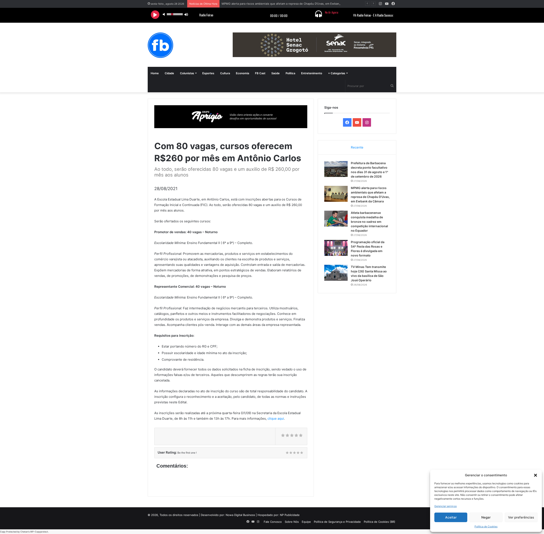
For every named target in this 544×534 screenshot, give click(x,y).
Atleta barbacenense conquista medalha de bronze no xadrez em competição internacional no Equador (369, 221)
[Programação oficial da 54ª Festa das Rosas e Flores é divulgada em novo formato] (336, 248)
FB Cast (260, 73)
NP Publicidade (290, 515)
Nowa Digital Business (240, 515)
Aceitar (451, 517)
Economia (242, 73)
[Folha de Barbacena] (160, 45)
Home (155, 73)
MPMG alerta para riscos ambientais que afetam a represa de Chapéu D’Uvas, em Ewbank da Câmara (288, 3)
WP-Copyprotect (39, 531)
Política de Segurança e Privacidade (337, 521)
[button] (535, 475)
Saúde (275, 73)
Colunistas (187, 73)
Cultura (225, 73)
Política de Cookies (486, 526)
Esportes (208, 73)
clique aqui (276, 418)
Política (290, 73)
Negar (486, 517)
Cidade (169, 73)
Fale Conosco (273, 521)
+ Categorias (336, 73)
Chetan (24, 531)
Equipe (306, 521)
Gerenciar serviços (445, 506)
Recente (357, 147)
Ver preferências (521, 517)
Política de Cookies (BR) (379, 521)
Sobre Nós (292, 521)
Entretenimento (311, 73)
